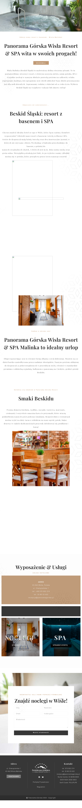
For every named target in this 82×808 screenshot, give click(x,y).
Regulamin (41, 787)
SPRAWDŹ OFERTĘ (19, 645)
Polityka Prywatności (41, 782)
